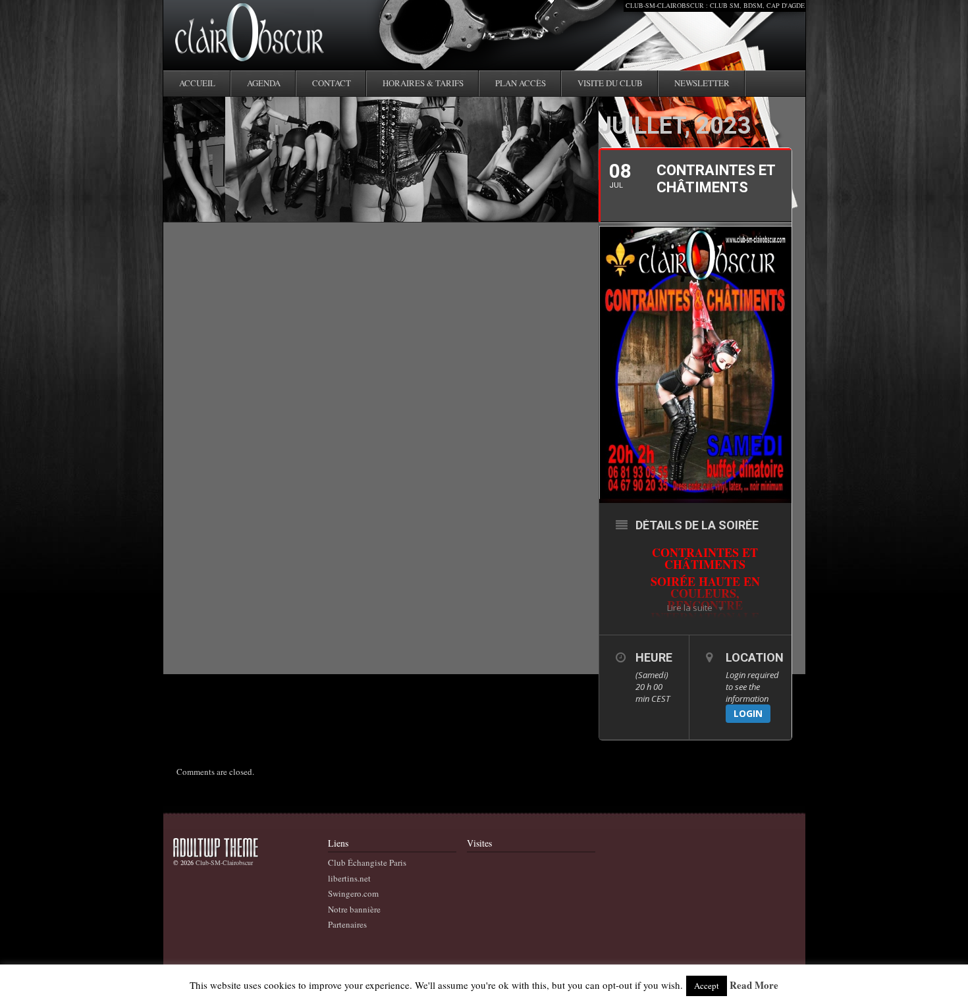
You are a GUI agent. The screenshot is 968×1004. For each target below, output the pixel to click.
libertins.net (349, 878)
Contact (331, 83)
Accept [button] (706, 985)
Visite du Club (610, 83)
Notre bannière (354, 909)
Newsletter (702, 83)
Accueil (197, 83)
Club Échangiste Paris (367, 862)
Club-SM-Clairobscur (224, 862)
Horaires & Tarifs (423, 83)
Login (748, 713)
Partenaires (347, 924)
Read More (754, 985)
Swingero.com (353, 893)
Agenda (264, 83)
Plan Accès (520, 83)
